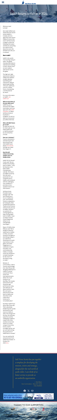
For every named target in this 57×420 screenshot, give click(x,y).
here (7, 343)
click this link (10, 145)
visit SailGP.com (6, 97)
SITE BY (39, 414)
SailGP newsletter (8, 110)
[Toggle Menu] (3, 2)
